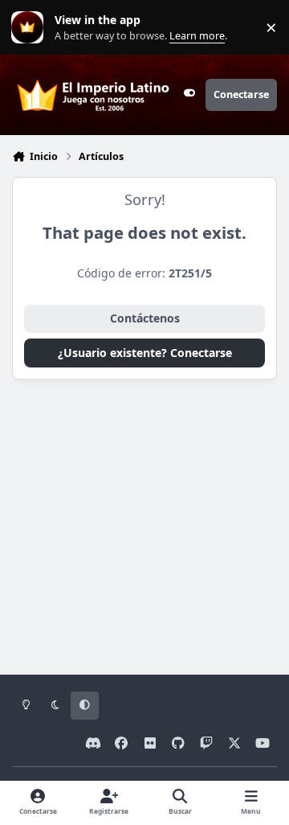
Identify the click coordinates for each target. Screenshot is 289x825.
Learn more (31, 27)
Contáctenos (145, 318)
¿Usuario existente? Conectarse (145, 352)
